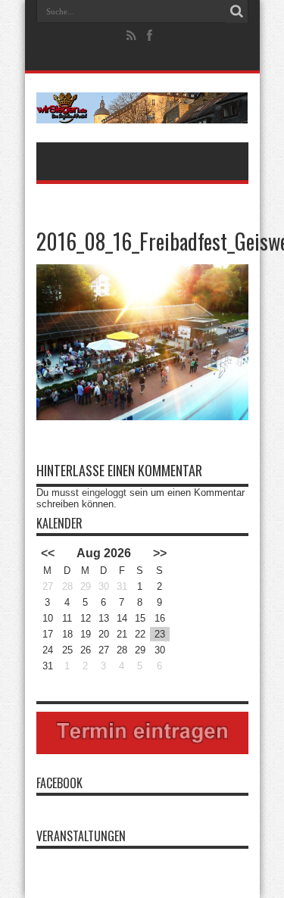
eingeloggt (104, 492)
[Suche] (237, 11)
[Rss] (131, 36)
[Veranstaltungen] (142, 107)
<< (48, 553)
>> (160, 553)
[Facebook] (149, 36)
